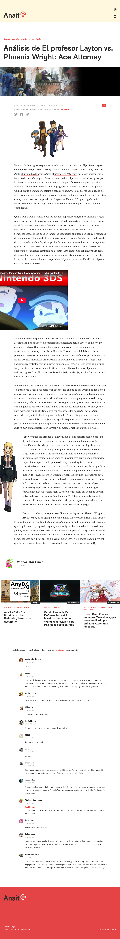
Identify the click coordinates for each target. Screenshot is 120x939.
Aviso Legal (10, 926)
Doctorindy (30, 693)
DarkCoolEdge (32, 854)
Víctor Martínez (28, 105)
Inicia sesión (61, 650)
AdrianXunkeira (33, 659)
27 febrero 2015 (31, 857)
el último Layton (30, 173)
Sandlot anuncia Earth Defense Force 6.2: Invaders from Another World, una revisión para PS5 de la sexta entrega (59, 618)
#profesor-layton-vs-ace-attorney (40, 109)
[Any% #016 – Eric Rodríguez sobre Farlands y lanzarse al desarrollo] (20, 591)
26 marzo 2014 (30, 662)
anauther (29, 762)
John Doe (29, 820)
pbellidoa (30, 779)
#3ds (16, 109)
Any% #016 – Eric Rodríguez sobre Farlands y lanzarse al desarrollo (18, 616)
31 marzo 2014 (30, 837)
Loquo (27, 673)
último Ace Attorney (65, 173)
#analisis (66, 109)
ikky (27, 748)
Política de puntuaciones (18, 929)
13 (104, 105)
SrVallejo (30, 721)
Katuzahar (30, 834)
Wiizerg (29, 707)
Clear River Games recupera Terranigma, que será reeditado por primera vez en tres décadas (100, 620)
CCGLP (27, 735)
